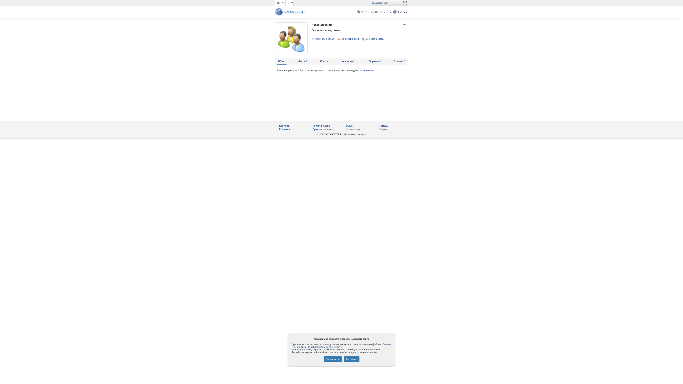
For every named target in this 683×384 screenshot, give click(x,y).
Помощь (383, 125)
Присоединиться (350, 39)
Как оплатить (353, 129)
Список (324, 61)
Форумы (375, 61)
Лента (302, 61)
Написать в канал (324, 39)
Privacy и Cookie (321, 125)
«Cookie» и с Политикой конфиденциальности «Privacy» (341, 345)
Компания (284, 129)
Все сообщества (374, 39)
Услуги (349, 125)
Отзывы (399, 61)
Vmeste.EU (294, 12)
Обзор (281, 61)
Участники (349, 61)
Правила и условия (323, 129)
